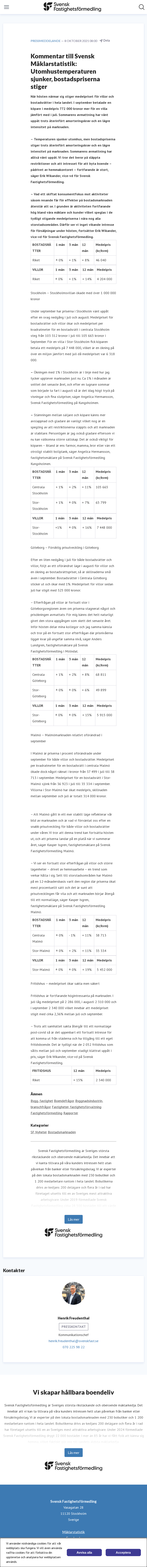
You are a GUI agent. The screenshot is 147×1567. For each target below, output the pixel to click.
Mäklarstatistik (73, 1532)
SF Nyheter (39, 1132)
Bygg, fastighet (42, 1101)
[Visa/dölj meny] (6, 7)
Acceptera (123, 1552)
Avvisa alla (84, 1552)
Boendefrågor (64, 1101)
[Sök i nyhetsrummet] (142, 7)
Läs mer (73, 1219)
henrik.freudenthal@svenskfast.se (73, 1341)
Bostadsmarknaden (62, 1132)
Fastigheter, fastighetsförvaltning (76, 1107)
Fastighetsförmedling (46, 1113)
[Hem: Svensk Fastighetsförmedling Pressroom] (72, 7)
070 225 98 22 (74, 1347)
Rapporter (70, 1113)
